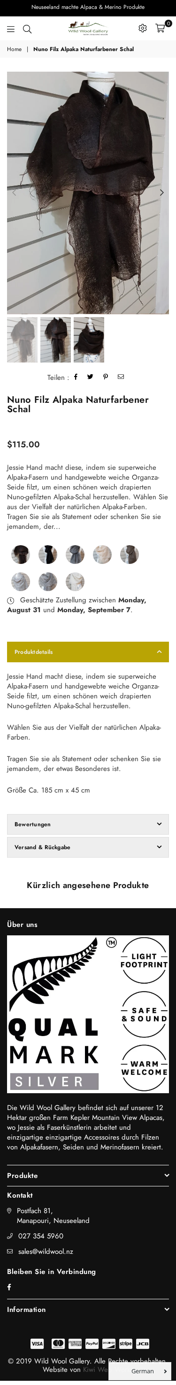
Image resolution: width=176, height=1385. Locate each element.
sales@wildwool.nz (45, 1251)
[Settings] (142, 28)
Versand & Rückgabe (42, 847)
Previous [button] (14, 193)
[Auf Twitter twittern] (90, 378)
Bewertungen (33, 824)
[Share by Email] (121, 378)
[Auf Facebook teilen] (76, 378)
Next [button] (162, 193)
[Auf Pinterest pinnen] (106, 378)
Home (14, 49)
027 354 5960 (40, 1236)
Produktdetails (34, 652)
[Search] (27, 28)
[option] (88, 193)
